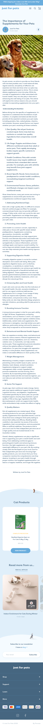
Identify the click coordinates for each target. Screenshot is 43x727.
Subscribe (33, 654)
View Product (20, 551)
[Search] (35, 8)
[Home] (10, 8)
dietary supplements (10, 92)
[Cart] (39, 8)
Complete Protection (20, 533)
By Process (36, 723)
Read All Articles (21, 570)
